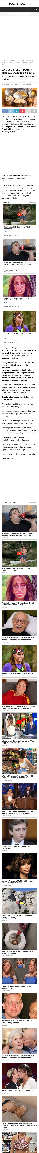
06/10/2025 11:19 (9, 84)
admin (18, 84)
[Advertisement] (19, 38)
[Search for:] (19, 14)
